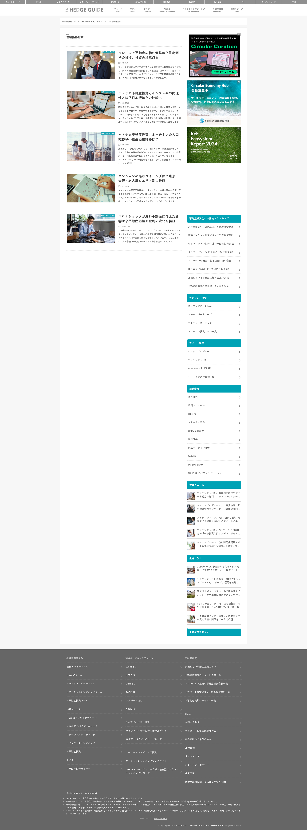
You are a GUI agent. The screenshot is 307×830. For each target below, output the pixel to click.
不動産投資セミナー (79, 768)
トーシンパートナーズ (200, 314)
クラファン (89, 2)
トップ (13, 2)
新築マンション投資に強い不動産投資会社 (211, 235)
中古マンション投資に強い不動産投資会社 (211, 243)
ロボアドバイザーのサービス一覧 (144, 739)
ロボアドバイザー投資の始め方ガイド (146, 730)
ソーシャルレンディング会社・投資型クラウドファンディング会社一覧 (152, 771)
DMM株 (192, 456)
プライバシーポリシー (197, 764)
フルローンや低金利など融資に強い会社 (209, 260)
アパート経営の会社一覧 (201, 376)
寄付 (294, 2)
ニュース (118, 10)
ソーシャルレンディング (82, 734)
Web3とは (131, 666)
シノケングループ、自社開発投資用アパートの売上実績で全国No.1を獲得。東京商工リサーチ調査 (218, 544)
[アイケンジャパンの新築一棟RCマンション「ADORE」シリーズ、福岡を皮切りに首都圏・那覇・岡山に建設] (191, 582)
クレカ (269, 2)
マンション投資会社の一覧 (202, 331)
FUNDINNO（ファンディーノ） (205, 473)
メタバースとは (134, 700)
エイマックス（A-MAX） (201, 306)
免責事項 (190, 773)
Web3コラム (75, 675)
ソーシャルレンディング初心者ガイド (146, 761)
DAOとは (131, 709)
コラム (133, 10)
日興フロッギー (196, 405)
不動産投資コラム (78, 700)
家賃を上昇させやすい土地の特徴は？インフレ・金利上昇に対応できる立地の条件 (218, 593)
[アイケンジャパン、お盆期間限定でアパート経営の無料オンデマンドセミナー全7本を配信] (191, 496)
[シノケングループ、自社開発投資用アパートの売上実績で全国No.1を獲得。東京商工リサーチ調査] (191, 546)
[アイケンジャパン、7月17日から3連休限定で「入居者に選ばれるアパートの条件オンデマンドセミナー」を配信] (191, 521)
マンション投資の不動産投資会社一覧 (207, 683)
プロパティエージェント (201, 323)
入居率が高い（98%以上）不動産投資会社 (210, 226)
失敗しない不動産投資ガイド (200, 666)
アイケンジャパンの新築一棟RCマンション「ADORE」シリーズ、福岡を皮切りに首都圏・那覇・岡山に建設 (219, 580)
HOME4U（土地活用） (200, 368)
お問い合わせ (192, 722)
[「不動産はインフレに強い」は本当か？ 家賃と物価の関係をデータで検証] (191, 619)
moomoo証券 (195, 464)
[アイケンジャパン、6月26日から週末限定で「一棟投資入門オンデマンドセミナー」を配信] (191, 533)
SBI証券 (192, 413)
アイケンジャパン (197, 360)
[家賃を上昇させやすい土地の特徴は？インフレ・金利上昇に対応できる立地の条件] (191, 594)
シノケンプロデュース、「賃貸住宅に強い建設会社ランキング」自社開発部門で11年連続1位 (218, 507)
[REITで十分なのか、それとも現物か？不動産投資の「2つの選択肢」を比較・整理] (191, 607)
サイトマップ (192, 756)
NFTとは (130, 675)
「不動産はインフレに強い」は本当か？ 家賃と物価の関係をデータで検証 (218, 617)
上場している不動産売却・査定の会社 (208, 277)
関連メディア (237, 10)
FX (243, 2)
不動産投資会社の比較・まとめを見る (208, 286)
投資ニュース (74, 709)
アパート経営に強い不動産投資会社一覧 (208, 692)
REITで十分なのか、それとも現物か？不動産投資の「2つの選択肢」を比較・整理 (218, 605)
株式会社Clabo (160, 818)
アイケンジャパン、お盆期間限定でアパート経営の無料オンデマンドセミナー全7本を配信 (218, 495)
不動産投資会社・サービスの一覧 (203, 675)
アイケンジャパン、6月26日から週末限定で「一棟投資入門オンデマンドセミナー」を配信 (218, 532)
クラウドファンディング (193, 10)
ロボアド (64, 2)
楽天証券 (193, 396)
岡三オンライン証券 (199, 447)
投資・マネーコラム (77, 666)
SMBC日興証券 (196, 430)
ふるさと (140, 2)
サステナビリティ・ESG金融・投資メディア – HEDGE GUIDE (198, 825)
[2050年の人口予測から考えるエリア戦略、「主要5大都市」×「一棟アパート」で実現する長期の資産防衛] (191, 570)
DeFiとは (131, 683)
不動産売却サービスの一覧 (201, 700)
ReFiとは (130, 692)
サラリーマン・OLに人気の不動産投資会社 (211, 252)
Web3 (167, 10)
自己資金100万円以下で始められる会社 (209, 269)
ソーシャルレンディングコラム (85, 692)
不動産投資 (115, 2)
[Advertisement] (124, 291)
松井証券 (193, 439)
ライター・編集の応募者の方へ (202, 730)
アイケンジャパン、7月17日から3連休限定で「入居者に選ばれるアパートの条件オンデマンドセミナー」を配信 (218, 519)
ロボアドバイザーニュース (83, 726)
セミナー (148, 10)
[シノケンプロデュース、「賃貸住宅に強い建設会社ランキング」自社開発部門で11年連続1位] (191, 509)
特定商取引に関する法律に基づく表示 (205, 781)
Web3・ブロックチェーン (83, 717)
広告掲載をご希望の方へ (198, 739)
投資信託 (191, 2)
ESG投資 (166, 2)
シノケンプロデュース (200, 351)
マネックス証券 (196, 422)
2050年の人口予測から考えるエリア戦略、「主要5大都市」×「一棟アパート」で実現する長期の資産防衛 (218, 568)
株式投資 (217, 2)
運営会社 (190, 747)
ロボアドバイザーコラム (82, 683)
